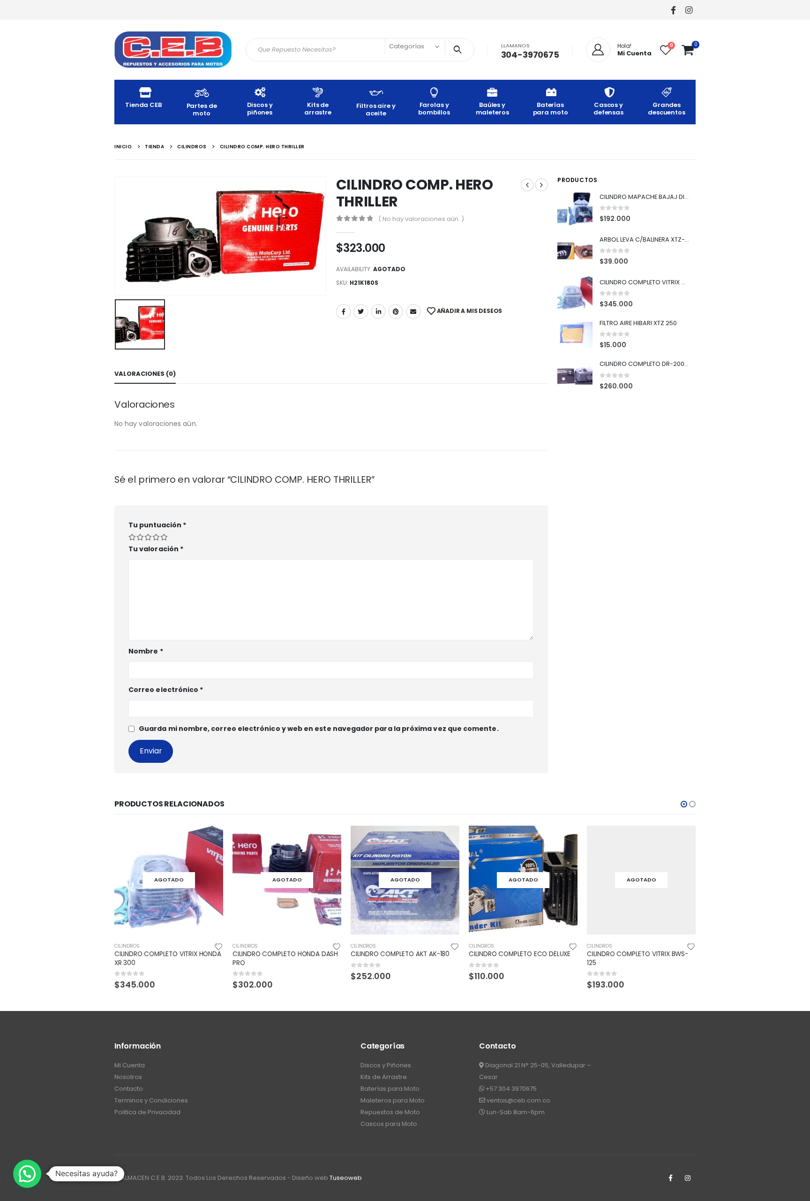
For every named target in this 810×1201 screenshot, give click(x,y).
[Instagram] (688, 9)
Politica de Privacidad (147, 1112)
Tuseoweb (346, 1177)
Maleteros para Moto (392, 1100)
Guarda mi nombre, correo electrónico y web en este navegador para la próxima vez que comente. (319, 728)
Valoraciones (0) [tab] (145, 373)
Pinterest (395, 311)
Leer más (207, 841)
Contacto (128, 1088)
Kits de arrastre (317, 108)
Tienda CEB (143, 104)
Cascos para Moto (388, 1123)
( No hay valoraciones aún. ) (421, 218)
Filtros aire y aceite (375, 109)
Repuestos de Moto (390, 1112)
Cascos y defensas (608, 108)
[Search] (459, 49)
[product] (574, 208)
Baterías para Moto (390, 1088)
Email (413, 311)
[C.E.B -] (173, 49)
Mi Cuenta (129, 1065)
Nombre (145, 651)
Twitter (360, 311)
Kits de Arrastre (383, 1076)
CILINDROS (127, 946)
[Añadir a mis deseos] (218, 946)
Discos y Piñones (385, 1065)
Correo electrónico (165, 689)
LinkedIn (378, 311)
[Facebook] (673, 9)
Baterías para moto (550, 108)
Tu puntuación (157, 525)
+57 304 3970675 (510, 1088)
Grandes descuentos (666, 108)
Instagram (688, 1178)
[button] (684, 804)
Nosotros (128, 1076)
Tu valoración (155, 549)
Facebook (343, 311)
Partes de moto (202, 109)
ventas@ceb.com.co (517, 1100)
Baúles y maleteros (492, 108)
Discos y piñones (260, 108)
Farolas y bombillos (434, 108)
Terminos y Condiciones (151, 1100)
